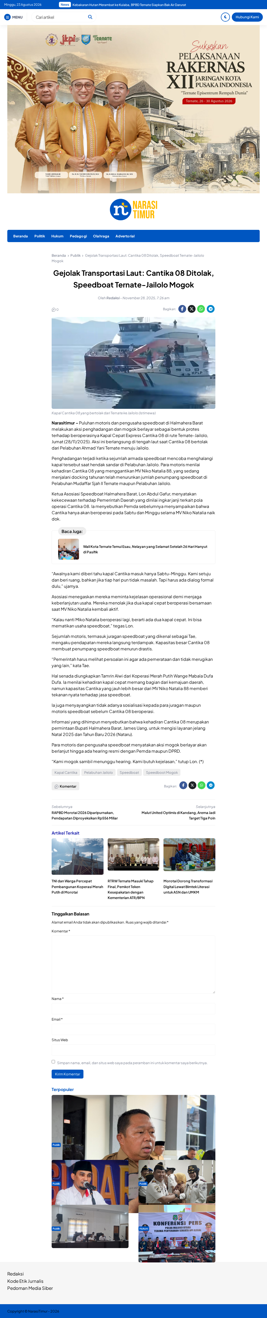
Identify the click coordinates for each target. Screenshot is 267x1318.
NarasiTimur (37, 1311)
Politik (39, 236)
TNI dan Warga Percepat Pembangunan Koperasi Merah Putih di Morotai (77, 886)
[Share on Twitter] (192, 309)
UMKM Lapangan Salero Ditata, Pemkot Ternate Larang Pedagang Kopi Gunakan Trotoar (137, 5)
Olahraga (101, 236)
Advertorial (125, 236)
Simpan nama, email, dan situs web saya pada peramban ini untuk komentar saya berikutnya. (132, 1063)
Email (57, 1019)
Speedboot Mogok (162, 772)
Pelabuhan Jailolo (98, 772)
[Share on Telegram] (211, 309)
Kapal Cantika (65, 772)
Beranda (20, 236)
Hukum (57, 236)
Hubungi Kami (247, 17)
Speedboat (129, 772)
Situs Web (60, 1040)
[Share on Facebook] (182, 309)
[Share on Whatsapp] (201, 309)
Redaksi (15, 1274)
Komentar (61, 931)
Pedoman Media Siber (30, 1288)
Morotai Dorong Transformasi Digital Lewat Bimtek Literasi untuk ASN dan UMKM (188, 886)
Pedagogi (78, 236)
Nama (58, 998)
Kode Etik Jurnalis (25, 1281)
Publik (56, 1144)
